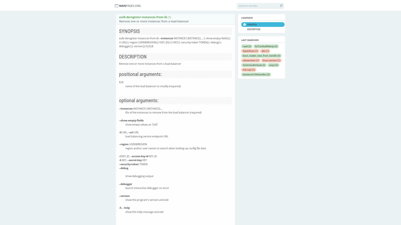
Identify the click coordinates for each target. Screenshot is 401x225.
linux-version (271, 60)
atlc (265, 50)
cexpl (273, 65)
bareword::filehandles (256, 74)
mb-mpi (249, 69)
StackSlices (250, 50)
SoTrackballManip (266, 46)
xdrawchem (251, 60)
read (247, 46)
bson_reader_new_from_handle (261, 55)
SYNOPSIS (252, 24)
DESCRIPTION (253, 29)
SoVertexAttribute (254, 65)
